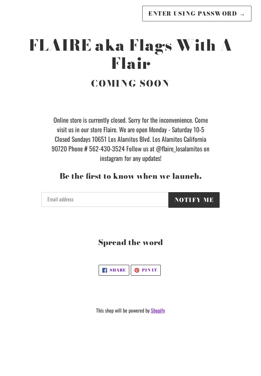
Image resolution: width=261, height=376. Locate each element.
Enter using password (196, 13)
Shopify (158, 310)
